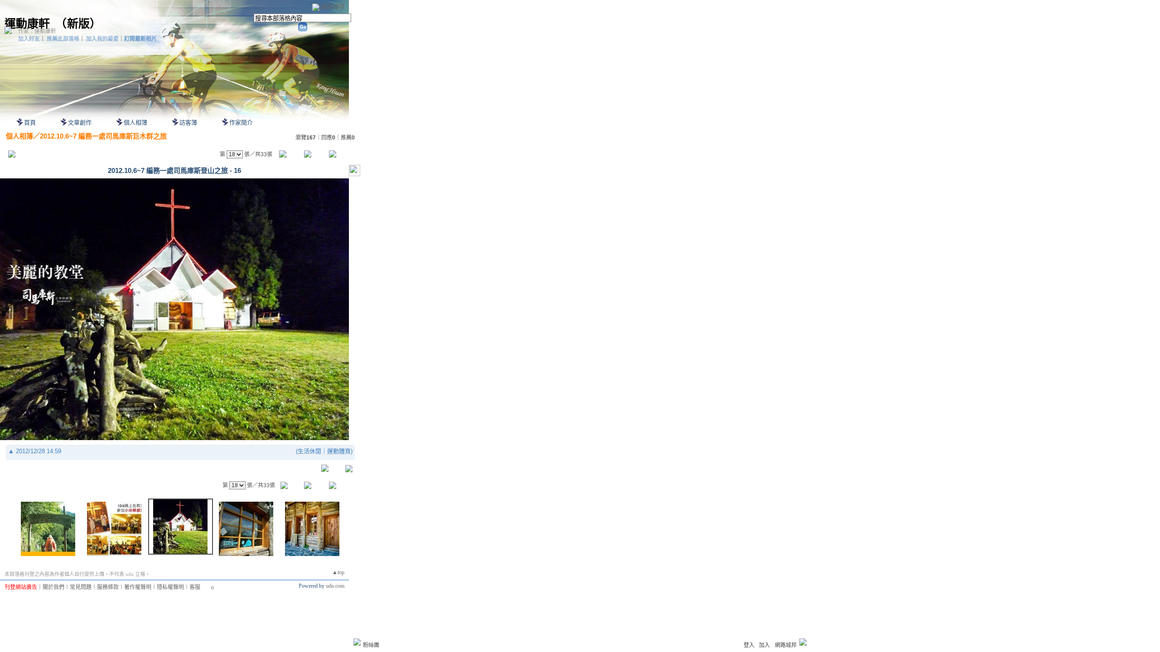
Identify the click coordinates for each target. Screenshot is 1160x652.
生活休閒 (309, 451)
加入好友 (29, 39)
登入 (749, 645)
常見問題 (81, 587)
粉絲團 (371, 645)
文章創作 (80, 122)
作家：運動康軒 (37, 31)
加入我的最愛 (102, 39)
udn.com (335, 586)
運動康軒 (27, 24)
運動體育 (339, 451)
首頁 (30, 122)
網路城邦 (332, 6)
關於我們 (53, 587)
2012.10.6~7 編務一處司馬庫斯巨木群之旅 (103, 136)
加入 (764, 645)
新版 (78, 24)
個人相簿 (135, 122)
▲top (338, 572)
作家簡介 (241, 122)
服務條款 (108, 587)
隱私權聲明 (170, 587)
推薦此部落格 (63, 39)
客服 (194, 587)
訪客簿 (188, 122)
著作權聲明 (137, 587)
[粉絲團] (357, 642)
